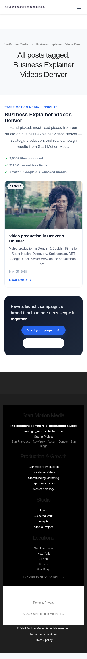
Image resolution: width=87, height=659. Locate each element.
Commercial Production (44, 466)
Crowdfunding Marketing (43, 478)
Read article (18, 280)
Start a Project (43, 436)
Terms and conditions (43, 634)
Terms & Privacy (43, 602)
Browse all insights (43, 343)
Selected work (43, 516)
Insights (43, 521)
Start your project (41, 330)
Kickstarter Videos (44, 472)
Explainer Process (43, 483)
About (43, 510)
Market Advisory (43, 489)
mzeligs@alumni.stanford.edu (43, 431)
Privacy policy (43, 640)
